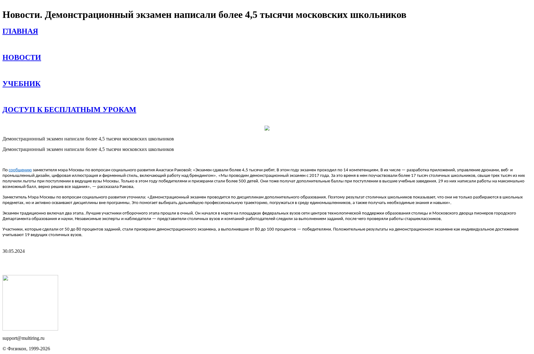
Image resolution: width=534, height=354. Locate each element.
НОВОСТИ (21, 57)
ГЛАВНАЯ (20, 31)
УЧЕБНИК (21, 84)
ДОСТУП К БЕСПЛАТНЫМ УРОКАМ (69, 110)
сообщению (20, 170)
